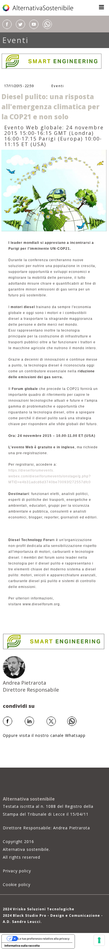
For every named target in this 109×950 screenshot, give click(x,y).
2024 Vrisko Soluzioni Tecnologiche (38, 909)
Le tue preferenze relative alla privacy (44, 938)
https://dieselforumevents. (31, 470)
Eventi (15, 40)
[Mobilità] (53, 190)
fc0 (88, 482)
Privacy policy (17, 870)
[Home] (38, 8)
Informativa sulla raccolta (22, 945)
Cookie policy (16, 884)
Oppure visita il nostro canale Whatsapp (44, 735)
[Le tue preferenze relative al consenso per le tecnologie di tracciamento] (99, 940)
